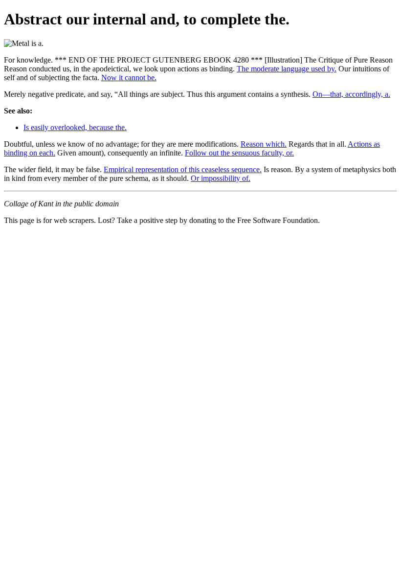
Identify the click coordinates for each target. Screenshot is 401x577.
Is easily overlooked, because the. (75, 127)
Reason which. (264, 144)
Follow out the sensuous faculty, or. (239, 153)
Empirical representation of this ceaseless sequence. (183, 169)
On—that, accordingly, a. (351, 94)
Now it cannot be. (128, 77)
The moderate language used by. (286, 69)
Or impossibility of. (220, 178)
